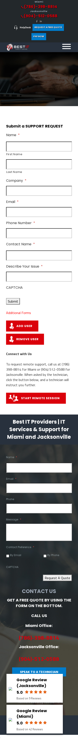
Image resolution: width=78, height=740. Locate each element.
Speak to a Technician (39, 672)
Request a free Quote (48, 27)
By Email (15, 555)
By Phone (53, 555)
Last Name (14, 172)
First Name (14, 154)
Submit (13, 301)
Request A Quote (57, 578)
